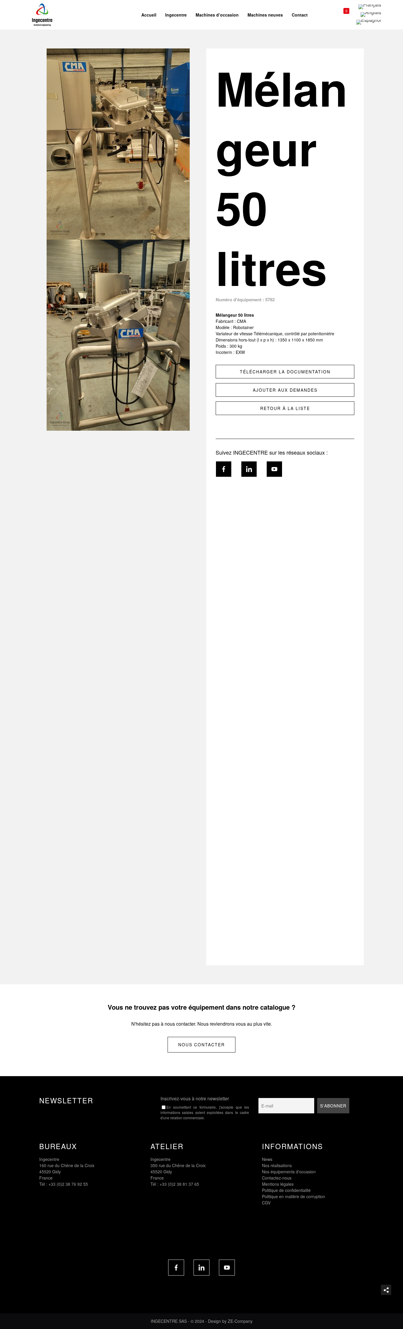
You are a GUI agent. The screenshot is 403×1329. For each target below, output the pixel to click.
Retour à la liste (285, 408)
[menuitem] (368, 7)
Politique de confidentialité (286, 1190)
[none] (368, 14)
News (267, 1159)
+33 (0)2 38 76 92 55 (68, 1184)
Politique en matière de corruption (293, 1196)
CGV (266, 1203)
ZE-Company (240, 1321)
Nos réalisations (277, 1165)
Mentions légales (278, 1184)
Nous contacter (201, 1044)
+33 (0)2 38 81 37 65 (179, 1184)
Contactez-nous (276, 1178)
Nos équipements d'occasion (289, 1172)
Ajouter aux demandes (285, 390)
